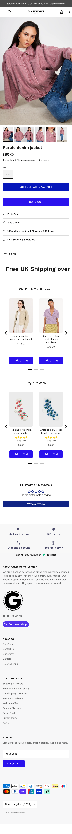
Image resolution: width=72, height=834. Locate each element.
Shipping (21, 160)
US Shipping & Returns (15, 693)
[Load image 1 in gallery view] (36, 71)
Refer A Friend (10, 664)
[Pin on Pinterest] (14, 254)
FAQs (6, 723)
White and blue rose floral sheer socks (51, 431)
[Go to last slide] (6, 333)
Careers (7, 658)
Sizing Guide (9, 713)
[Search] (11, 12)
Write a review (36, 504)
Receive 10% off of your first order (36, 3)
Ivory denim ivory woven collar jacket (21, 337)
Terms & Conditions (13, 698)
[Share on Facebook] (10, 254)
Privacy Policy (10, 718)
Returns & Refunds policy (16, 688)
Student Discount (12, 708)
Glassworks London (17, 812)
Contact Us (8, 649)
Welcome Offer (11, 703)
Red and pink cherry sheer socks (21, 431)
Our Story (8, 644)
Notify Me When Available (36, 187)
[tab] (30, 369)
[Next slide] (66, 333)
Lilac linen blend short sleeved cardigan (51, 339)
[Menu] (3, 12)
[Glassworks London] (36, 12)
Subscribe (13, 764)
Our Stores (8, 654)
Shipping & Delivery (13, 683)
